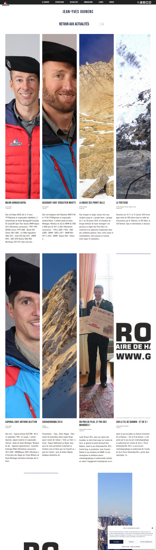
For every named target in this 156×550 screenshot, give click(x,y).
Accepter (116, 542)
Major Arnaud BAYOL (15, 202)
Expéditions (44, 426)
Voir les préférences (146, 542)
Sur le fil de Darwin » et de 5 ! (132, 422)
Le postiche (122, 202)
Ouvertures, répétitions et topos (130, 207)
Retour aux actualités (74, 24)
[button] (152, 528)
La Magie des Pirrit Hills (92, 202)
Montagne (85, 207)
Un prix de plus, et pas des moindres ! (93, 423)
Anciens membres (8, 207)
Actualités (81, 207)
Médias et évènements (87, 429)
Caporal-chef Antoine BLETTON (21, 422)
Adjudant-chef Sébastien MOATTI (59, 202)
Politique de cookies (125, 546)
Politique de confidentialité (135, 546)
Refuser (131, 542)
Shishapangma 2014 (52, 422)
